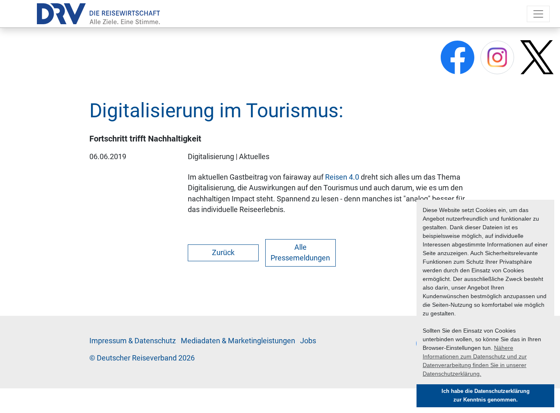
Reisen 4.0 (342, 177)
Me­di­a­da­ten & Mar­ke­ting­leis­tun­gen (238, 341)
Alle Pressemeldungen (300, 252)
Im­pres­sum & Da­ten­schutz (132, 341)
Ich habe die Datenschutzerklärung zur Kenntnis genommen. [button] (486, 395)
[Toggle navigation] (538, 14)
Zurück (223, 253)
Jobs (308, 341)
